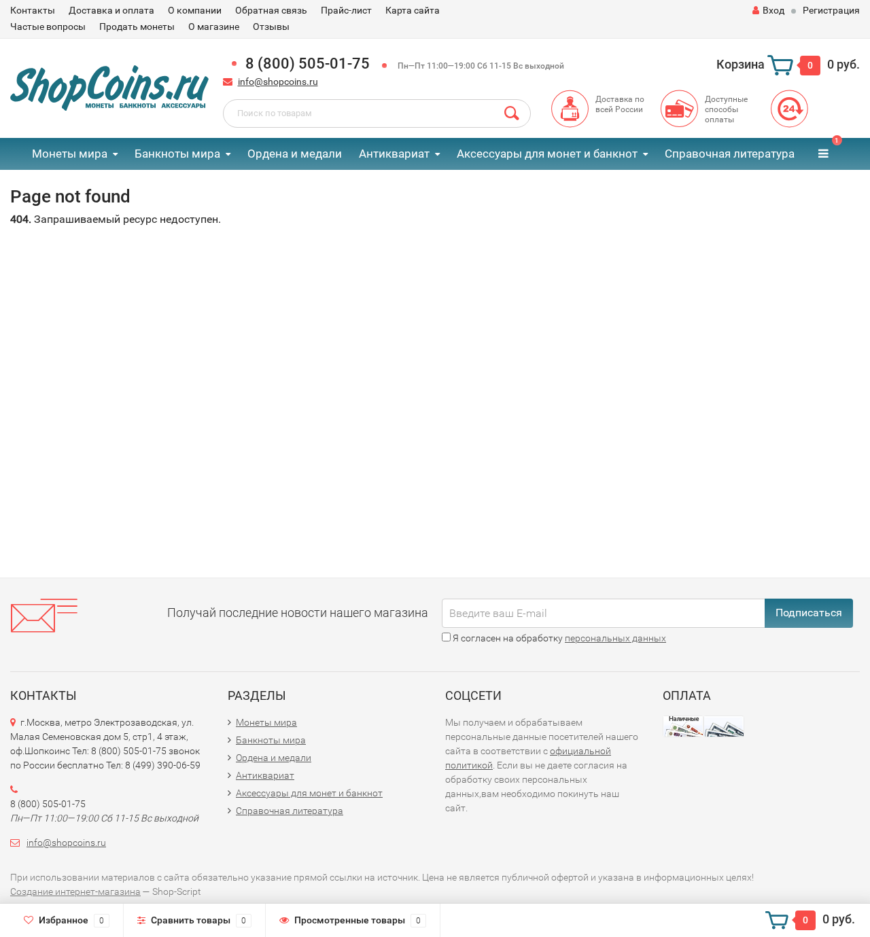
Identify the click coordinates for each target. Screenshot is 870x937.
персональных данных (615, 638)
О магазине (213, 26)
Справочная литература (730, 153)
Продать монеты (137, 26)
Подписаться (809, 612)
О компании (195, 10)
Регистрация (831, 10)
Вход (773, 10)
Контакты (32, 10)
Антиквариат (394, 153)
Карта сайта (412, 10)
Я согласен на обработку (558, 638)
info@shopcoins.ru (278, 81)
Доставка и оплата (111, 10)
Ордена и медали (294, 153)
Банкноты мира (177, 153)
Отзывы (271, 26)
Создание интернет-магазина (75, 891)
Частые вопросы (48, 26)
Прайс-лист (346, 10)
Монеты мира (69, 153)
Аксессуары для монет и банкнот (547, 153)
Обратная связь (271, 10)
